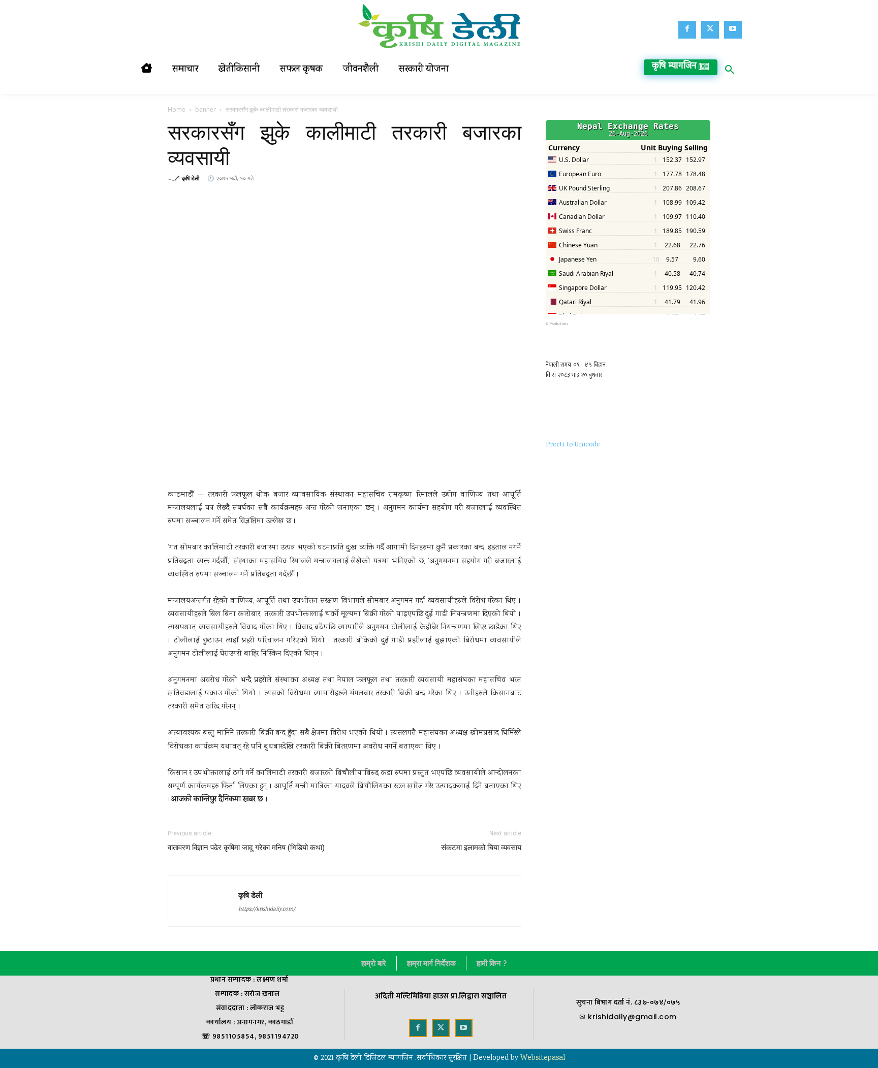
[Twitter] (710, 30)
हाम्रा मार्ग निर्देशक (431, 963)
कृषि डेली (190, 178)
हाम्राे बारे (373, 963)
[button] (729, 71)
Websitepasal (542, 1058)
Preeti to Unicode (573, 445)
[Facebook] (687, 30)
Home (176, 109)
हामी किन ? (492, 963)
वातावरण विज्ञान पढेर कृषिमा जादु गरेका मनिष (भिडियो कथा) (246, 847)
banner (205, 109)
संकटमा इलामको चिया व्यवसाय (481, 847)
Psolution (558, 324)
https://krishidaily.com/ (266, 909)
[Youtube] (733, 30)
